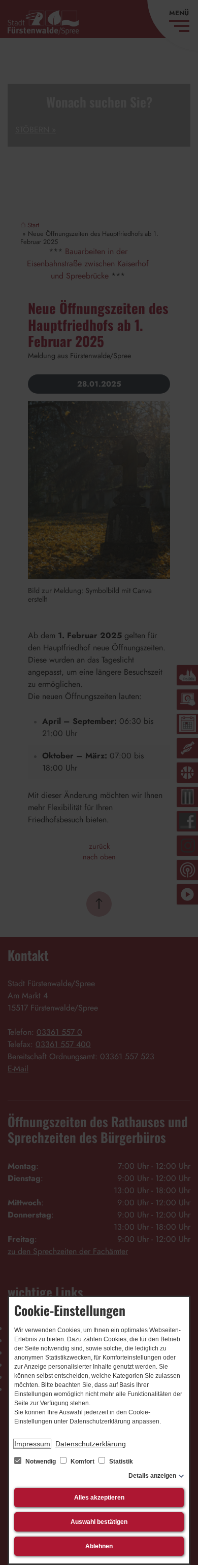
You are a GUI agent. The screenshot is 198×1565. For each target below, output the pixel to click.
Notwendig (40, 1461)
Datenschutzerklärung (90, 1444)
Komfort (82, 1461)
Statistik (120, 1461)
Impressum (32, 1444)
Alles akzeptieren (99, 1497)
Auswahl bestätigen (99, 1521)
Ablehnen (99, 1546)
